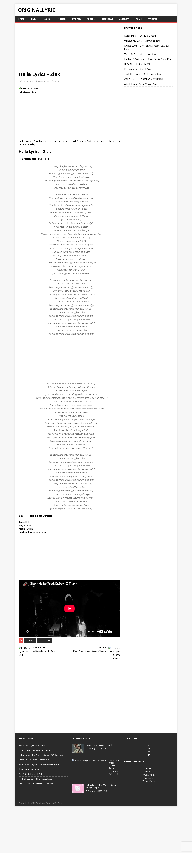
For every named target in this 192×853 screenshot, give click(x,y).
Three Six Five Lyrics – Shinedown (140, 54)
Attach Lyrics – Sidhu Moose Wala (140, 84)
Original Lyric (44, 81)
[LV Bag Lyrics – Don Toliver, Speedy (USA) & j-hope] (78, 791)
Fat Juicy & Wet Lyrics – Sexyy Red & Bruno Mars (148, 59)
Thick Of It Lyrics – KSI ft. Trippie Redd (142, 74)
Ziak (48, 640)
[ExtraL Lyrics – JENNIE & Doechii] (78, 751)
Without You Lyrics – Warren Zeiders (142, 40)
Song (57, 81)
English (46, 19)
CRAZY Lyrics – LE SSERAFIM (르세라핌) (143, 79)
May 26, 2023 (28, 81)
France (30, 640)
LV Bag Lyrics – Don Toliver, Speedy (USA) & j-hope (41, 755)
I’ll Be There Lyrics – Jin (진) (137, 64)
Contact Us (149, 771)
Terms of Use (149, 781)
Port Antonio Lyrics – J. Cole (137, 69)
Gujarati (124, 19)
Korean (76, 19)
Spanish (91, 19)
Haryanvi (107, 19)
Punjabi (61, 19)
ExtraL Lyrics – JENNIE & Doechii (140, 35)
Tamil (138, 19)
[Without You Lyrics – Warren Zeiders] (89, 760)
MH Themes (59, 803)
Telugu (152, 19)
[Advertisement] (69, 49)
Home (21, 19)
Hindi (33, 19)
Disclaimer (148, 778)
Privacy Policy (149, 774)
